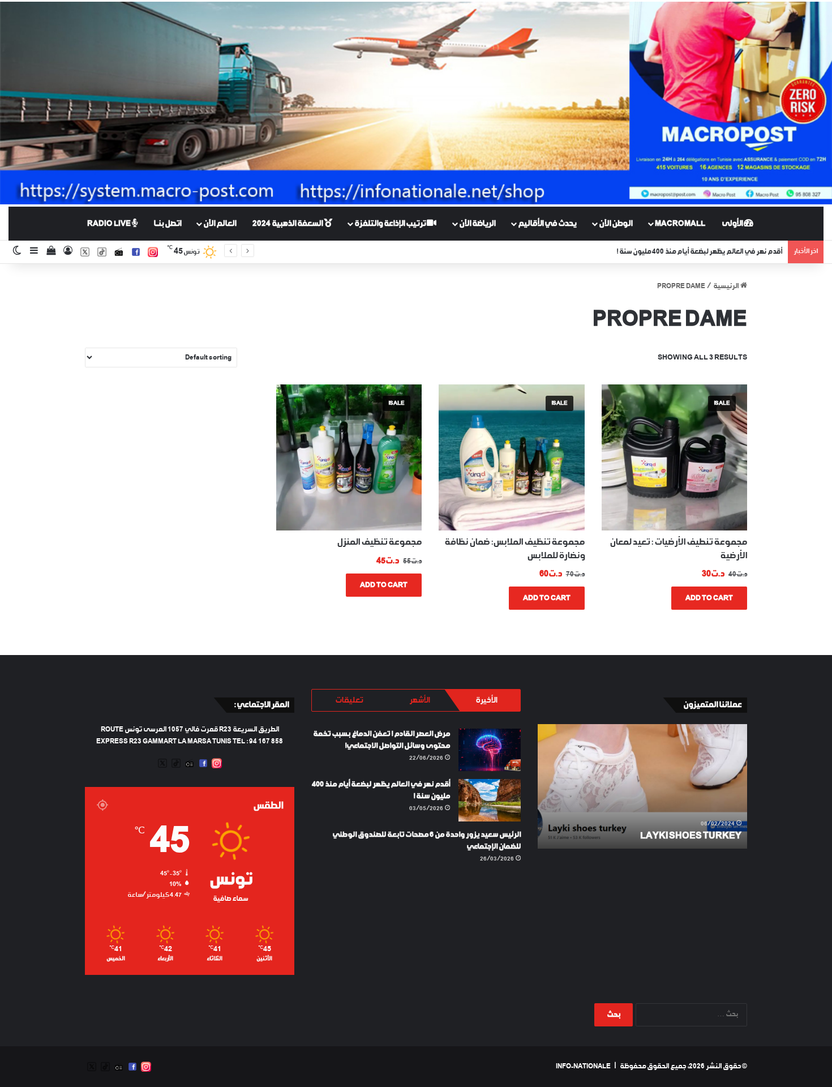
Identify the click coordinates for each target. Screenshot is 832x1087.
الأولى (733, 223)
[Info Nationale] (416, 103)
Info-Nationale (583, 1067)
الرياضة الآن (477, 223)
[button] (674, 457)
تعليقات (349, 700)
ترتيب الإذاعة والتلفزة (390, 223)
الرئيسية (726, 286)
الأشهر (419, 700)
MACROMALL (680, 223)
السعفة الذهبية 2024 (288, 223)
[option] (642, 786)
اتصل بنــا (167, 223)
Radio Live (109, 223)
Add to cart (709, 598)
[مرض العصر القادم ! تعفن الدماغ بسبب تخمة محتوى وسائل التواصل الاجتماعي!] (489, 750)
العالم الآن (219, 223)
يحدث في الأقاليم (547, 223)
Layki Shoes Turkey (690, 836)
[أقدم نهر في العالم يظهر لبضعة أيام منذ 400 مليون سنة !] (489, 800)
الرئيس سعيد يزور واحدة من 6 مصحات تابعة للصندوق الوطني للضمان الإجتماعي (670, 252)
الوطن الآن (615, 223)
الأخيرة (486, 700)
